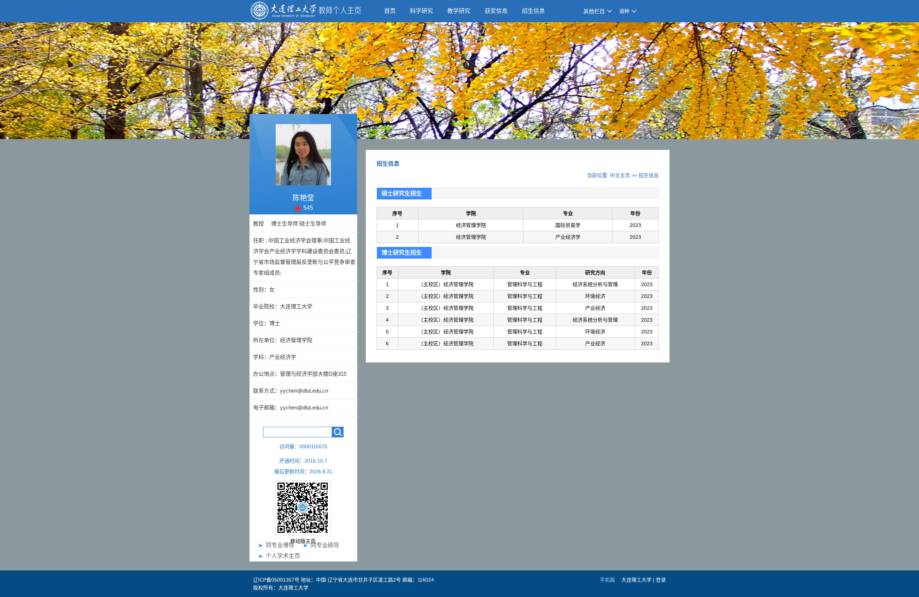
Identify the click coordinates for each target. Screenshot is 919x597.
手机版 (607, 580)
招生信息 (533, 11)
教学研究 (458, 11)
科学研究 (421, 11)
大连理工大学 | (638, 580)
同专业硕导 (325, 545)
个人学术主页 (283, 556)
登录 (661, 580)
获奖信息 (496, 11)
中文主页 (620, 175)
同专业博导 (280, 545)
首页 (390, 11)
